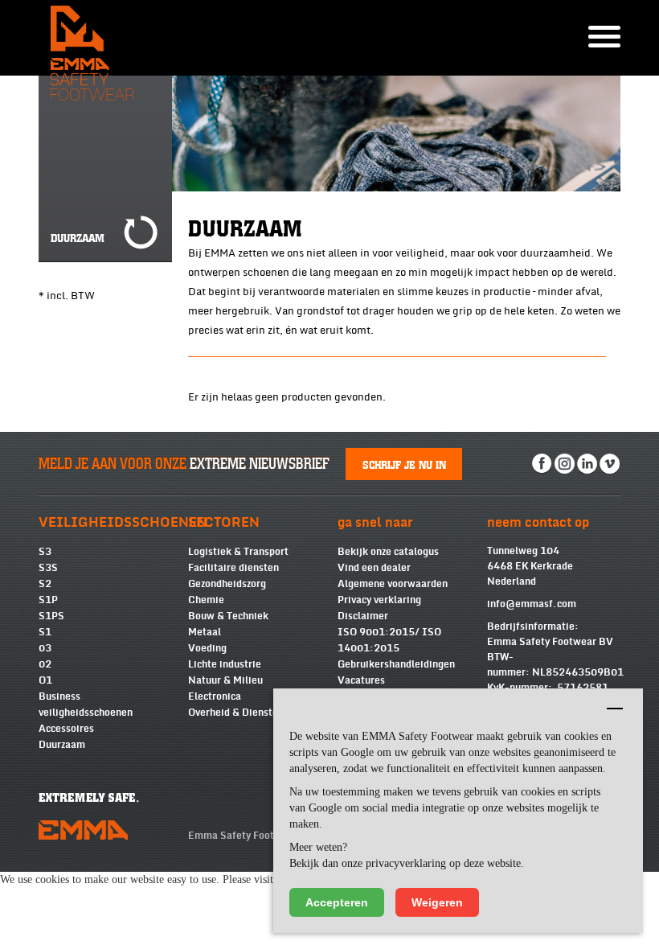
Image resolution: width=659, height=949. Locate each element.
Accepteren (336, 902)
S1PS (51, 616)
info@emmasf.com (531, 604)
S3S (48, 568)
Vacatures (361, 680)
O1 (45, 680)
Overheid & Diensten (236, 712)
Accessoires (66, 728)
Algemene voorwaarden (393, 584)
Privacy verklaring (379, 600)
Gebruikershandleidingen (396, 664)
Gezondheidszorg (227, 584)
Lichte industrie (224, 664)
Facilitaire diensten (233, 568)
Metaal (204, 632)
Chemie (206, 600)
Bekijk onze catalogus (388, 552)
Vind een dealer (374, 568)
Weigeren (437, 902)
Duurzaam (62, 745)
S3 (45, 552)
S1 (45, 632)
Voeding (207, 648)
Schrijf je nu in (404, 464)
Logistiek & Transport (238, 552)
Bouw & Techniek (228, 616)
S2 (45, 584)
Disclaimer (363, 616)
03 (45, 648)
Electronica (214, 696)
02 (45, 664)
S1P (48, 600)
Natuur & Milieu (225, 680)
